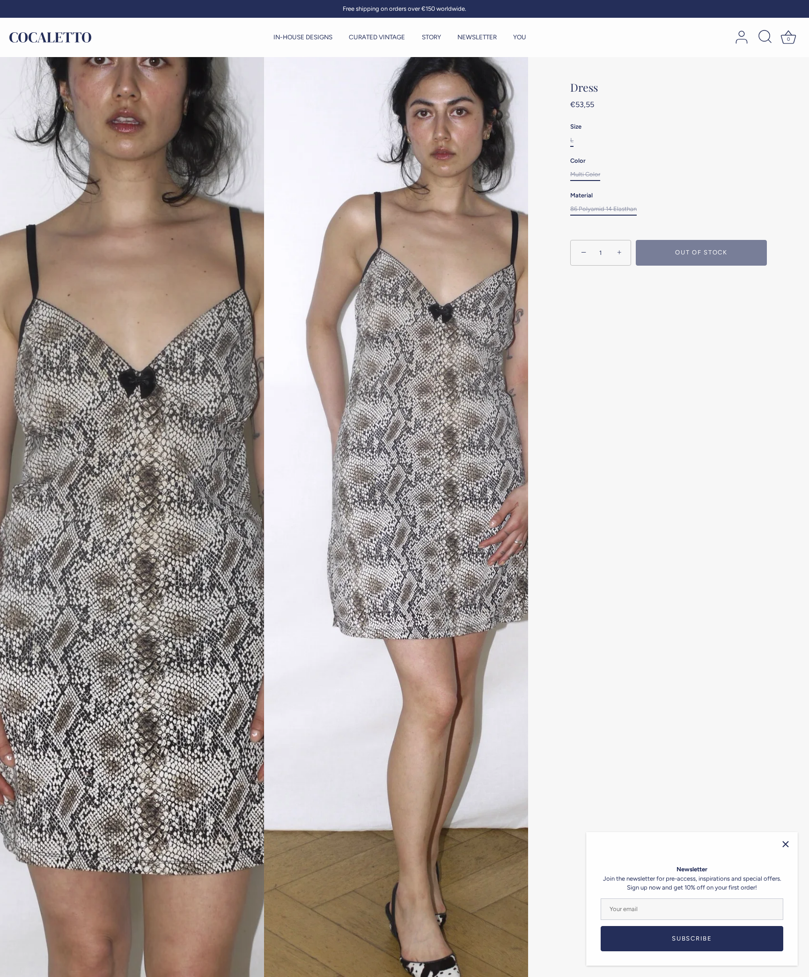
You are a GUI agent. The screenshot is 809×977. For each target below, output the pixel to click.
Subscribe (692, 938)
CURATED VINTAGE (377, 37)
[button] (25, 484)
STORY (431, 37)
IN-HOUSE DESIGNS (302, 37)
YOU (519, 37)
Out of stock (701, 252)
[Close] (785, 844)
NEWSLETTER (477, 37)
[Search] (765, 37)
